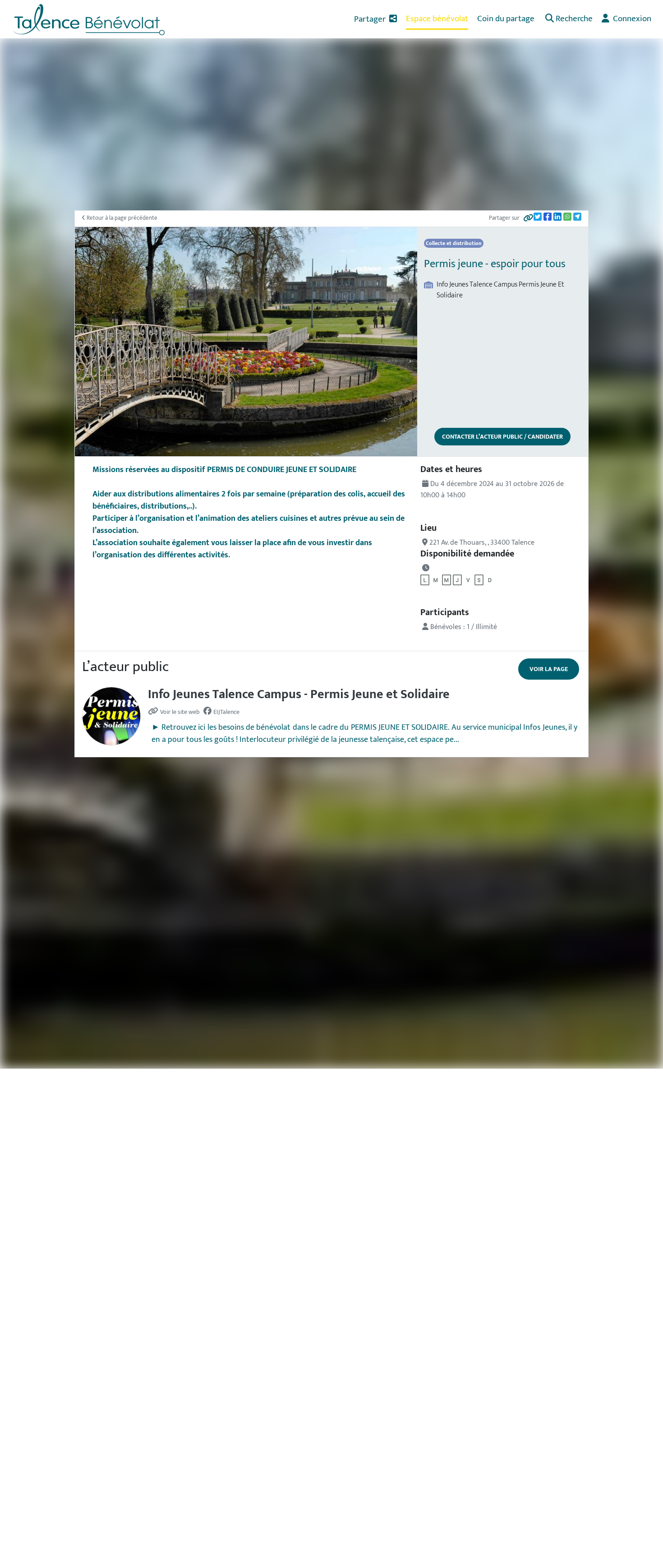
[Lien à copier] (528, 219)
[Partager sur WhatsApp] (567, 217)
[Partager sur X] (538, 217)
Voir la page (548, 669)
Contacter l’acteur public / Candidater (502, 436)
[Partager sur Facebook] (547, 217)
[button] (568, 19)
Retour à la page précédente (121, 218)
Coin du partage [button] (505, 18)
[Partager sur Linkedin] (557, 217)
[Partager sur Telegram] (577, 217)
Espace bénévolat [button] (437, 18)
